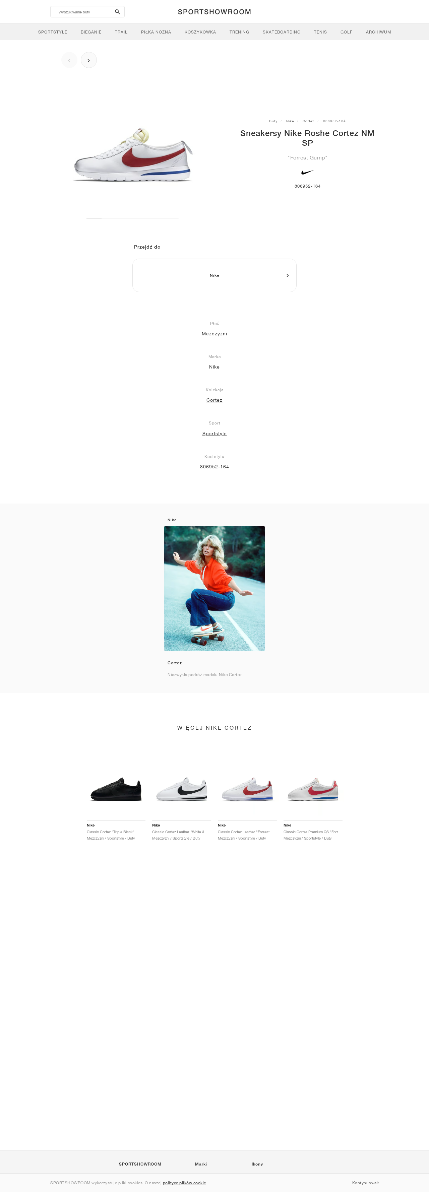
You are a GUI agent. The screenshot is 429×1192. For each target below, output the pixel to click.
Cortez (308, 121)
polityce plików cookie (184, 1182)
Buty (273, 121)
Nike (290, 121)
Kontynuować (365, 1182)
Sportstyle (214, 433)
